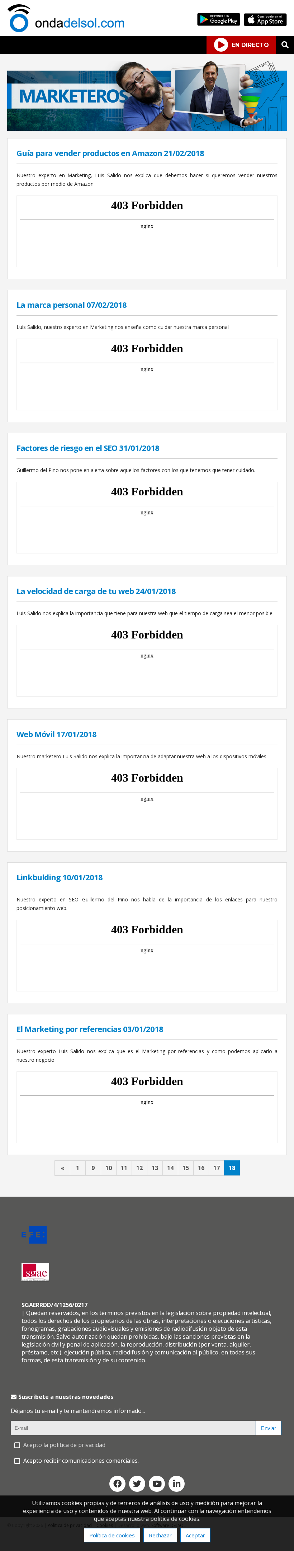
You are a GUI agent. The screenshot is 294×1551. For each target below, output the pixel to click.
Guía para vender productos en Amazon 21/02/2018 (110, 152)
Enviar (268, 1428)
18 (232, 1168)
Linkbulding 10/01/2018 (59, 877)
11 (124, 1168)
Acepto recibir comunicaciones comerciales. (81, 1461)
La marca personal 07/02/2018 (71, 304)
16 (201, 1168)
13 (155, 1168)
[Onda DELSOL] (67, 30)
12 (139, 1168)
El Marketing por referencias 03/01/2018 (89, 1028)
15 (185, 1168)
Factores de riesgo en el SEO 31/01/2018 (87, 447)
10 (108, 1168)
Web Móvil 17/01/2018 (56, 734)
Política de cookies (112, 1535)
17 (216, 1168)
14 (170, 1168)
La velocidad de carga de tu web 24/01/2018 (96, 590)
